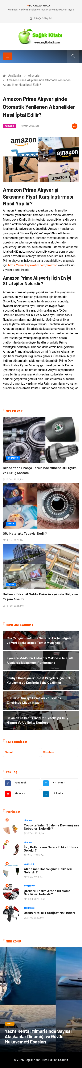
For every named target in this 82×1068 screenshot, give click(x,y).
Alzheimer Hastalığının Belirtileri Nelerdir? (48, 870)
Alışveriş (33, 75)
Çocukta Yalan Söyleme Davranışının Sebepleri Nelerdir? (51, 826)
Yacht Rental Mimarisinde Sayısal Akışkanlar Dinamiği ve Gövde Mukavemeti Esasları (38, 1036)
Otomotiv (13, 458)
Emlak (11, 584)
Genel (9, 752)
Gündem (48, 752)
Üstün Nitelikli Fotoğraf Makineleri (49, 913)
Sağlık (11, 524)
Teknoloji (29, 908)
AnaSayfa (14, 75)
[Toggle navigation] (7, 56)
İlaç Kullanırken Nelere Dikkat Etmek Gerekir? (51, 848)
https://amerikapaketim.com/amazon (32, 265)
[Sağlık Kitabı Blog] (41, 35)
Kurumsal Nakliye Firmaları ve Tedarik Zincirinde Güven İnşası (41, 9)
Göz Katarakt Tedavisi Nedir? (25, 533)
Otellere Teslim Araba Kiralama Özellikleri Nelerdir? (47, 892)
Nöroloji (29, 864)
